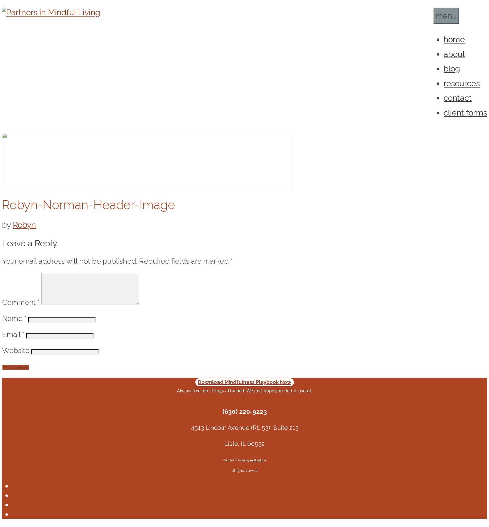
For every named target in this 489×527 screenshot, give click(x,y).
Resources (462, 83)
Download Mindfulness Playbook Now (244, 382)
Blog (452, 68)
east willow (258, 460)
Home (454, 39)
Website (16, 350)
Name (14, 318)
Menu (446, 15)
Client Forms (465, 112)
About (454, 54)
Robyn (24, 225)
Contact (458, 98)
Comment (21, 302)
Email (13, 334)
